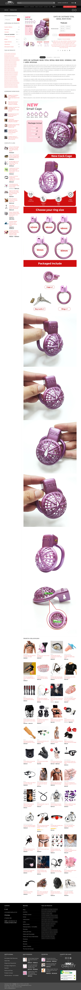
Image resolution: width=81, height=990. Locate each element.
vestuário (11, 86)
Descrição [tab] (42, 57)
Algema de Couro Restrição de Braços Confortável (57, 720)
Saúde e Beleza (8, 27)
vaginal (6, 86)
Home (24, 917)
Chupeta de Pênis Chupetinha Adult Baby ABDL (69, 657)
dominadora (7, 66)
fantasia (12, 70)
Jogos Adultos (8, 41)
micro (53, 46)
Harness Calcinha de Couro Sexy (43, 849)
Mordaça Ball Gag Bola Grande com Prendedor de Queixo (43, 699)
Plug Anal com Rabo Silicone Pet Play (28, 892)
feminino (11, 72)
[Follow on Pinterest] (70, 958)
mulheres (11, 78)
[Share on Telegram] (69, 50)
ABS (54, 41)
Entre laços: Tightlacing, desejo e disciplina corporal (13, 120)
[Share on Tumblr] (67, 50)
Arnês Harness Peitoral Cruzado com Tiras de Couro (42, 784)
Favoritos (32, 6)
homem (10, 74)
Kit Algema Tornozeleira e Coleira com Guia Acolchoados (42, 721)
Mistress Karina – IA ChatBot (30, 926)
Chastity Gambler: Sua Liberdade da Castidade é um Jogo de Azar (13, 109)
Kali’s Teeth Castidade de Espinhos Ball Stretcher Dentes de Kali (42, 893)
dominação (7, 68)
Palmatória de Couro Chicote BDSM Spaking (28, 699)
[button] (73, 3)
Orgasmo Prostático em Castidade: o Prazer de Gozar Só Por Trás (13, 97)
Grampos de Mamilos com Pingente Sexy (43, 742)
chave (74, 42)
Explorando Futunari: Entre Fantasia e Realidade (13, 115)
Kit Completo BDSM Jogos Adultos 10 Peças (70, 871)
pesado (62, 46)
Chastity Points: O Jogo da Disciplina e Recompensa (13, 138)
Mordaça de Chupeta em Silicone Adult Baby (28, 871)
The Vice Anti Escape (10, 36)
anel (59, 41)
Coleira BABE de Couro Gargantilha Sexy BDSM (42, 677)
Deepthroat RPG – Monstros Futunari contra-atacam (13, 131)
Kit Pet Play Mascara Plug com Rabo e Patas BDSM (56, 762)
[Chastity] (9, 3)
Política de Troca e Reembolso (30, 936)
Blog (50, 6)
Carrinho (25, 912)
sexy (10, 82)
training (15, 84)
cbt (62, 42)
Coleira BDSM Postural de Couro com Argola (29, 762)
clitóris (6, 62)
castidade (65, 41)
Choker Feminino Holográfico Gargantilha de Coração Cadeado (70, 850)
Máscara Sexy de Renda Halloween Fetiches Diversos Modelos (28, 805)
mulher (6, 78)
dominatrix (13, 66)
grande (6, 74)
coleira (10, 62)
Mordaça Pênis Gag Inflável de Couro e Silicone (29, 783)
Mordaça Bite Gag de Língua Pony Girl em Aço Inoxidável (56, 657)
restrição (15, 80)
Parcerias (25, 929)
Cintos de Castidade (9, 34)
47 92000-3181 (8, 918)
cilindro (54, 43)
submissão (10, 84)
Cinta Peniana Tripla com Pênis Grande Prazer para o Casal (70, 762)
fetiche (16, 72)
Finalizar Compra (27, 914)
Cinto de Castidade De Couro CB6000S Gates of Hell (29, 678)
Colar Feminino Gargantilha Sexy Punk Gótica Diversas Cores (57, 699)
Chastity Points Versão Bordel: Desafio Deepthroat (13, 126)
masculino (7, 76)
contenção (7, 64)
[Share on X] (60, 50)
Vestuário (6, 29)
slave (6, 84)
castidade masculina (9, 57)
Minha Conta (26, 924)
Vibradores (7, 44)
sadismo (70, 46)
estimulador (7, 70)
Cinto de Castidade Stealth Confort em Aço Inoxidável (29, 826)
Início (6, 10)
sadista (74, 46)
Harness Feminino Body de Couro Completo (57, 742)
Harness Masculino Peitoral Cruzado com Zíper (29, 656)
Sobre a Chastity (39, 6)
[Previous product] (75, 10)
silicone (14, 82)
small (63, 47)
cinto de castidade (15, 60)
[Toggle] (19, 32)
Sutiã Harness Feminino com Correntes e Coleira (56, 804)
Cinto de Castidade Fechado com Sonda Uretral (68, 893)
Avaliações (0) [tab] (49, 57)
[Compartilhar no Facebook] (58, 50)
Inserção (6, 32)
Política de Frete (27, 931)
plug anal (7, 80)
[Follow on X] (54, 6)
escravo (12, 68)
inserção (15, 74)
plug (15, 78)
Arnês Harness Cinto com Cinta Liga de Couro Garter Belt (29, 721)
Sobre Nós (7, 960)
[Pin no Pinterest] (65, 50)
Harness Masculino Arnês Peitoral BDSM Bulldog (56, 783)
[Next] (47, 27)
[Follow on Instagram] (53, 6)
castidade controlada (71, 41)
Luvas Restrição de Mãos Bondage (42, 762)
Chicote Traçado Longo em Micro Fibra (43, 804)
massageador (13, 76)
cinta (58, 43)
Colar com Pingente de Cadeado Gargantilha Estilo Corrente (70, 784)
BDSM (6, 39)
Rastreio (46, 6)
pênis (11, 80)
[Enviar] (54, 3)
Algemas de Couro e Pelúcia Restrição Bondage (70, 742)
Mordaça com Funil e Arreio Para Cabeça (43, 656)
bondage (13, 53)
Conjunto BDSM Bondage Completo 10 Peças (70, 804)
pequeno (59, 46)
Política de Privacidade (28, 934)
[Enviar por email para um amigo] (63, 50)
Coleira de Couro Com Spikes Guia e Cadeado (69, 720)
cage (61, 41)
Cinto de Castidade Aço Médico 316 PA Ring (69, 826)
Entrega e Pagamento (10, 965)
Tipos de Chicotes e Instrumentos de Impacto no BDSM (13, 103)
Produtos (26, 6)
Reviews (25, 944)
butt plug (12, 55)
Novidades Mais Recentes (10, 958)
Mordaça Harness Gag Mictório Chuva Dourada (56, 871)
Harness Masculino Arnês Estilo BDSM (69, 677)
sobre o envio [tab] (57, 57)
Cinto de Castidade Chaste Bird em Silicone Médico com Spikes (70, 699)
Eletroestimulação (9, 46)
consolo (14, 62)
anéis (57, 41)
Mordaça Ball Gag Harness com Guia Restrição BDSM (56, 677)
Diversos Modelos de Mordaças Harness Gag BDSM (56, 850)
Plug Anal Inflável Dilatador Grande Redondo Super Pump (43, 826)
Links (24, 922)
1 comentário (12, 133)
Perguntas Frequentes (10, 963)
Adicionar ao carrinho (67, 35)
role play (6, 82)
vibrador (16, 86)
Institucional (26, 919)
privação (66, 46)
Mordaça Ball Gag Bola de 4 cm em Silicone (57, 826)
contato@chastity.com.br (10, 912)
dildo (15, 64)
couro (11, 64)
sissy (18, 82)
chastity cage (7, 60)
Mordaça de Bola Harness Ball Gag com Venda (29, 849)
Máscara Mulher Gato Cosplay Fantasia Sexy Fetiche (42, 871)
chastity (16, 57)
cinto (60, 43)
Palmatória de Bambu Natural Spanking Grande (29, 742)
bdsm (9, 53)
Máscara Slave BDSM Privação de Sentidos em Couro (56, 893)
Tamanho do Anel (54, 28)
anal (6, 53)
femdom (6, 72)
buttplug (7, 55)
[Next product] (73, 10)
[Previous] (25, 27)
